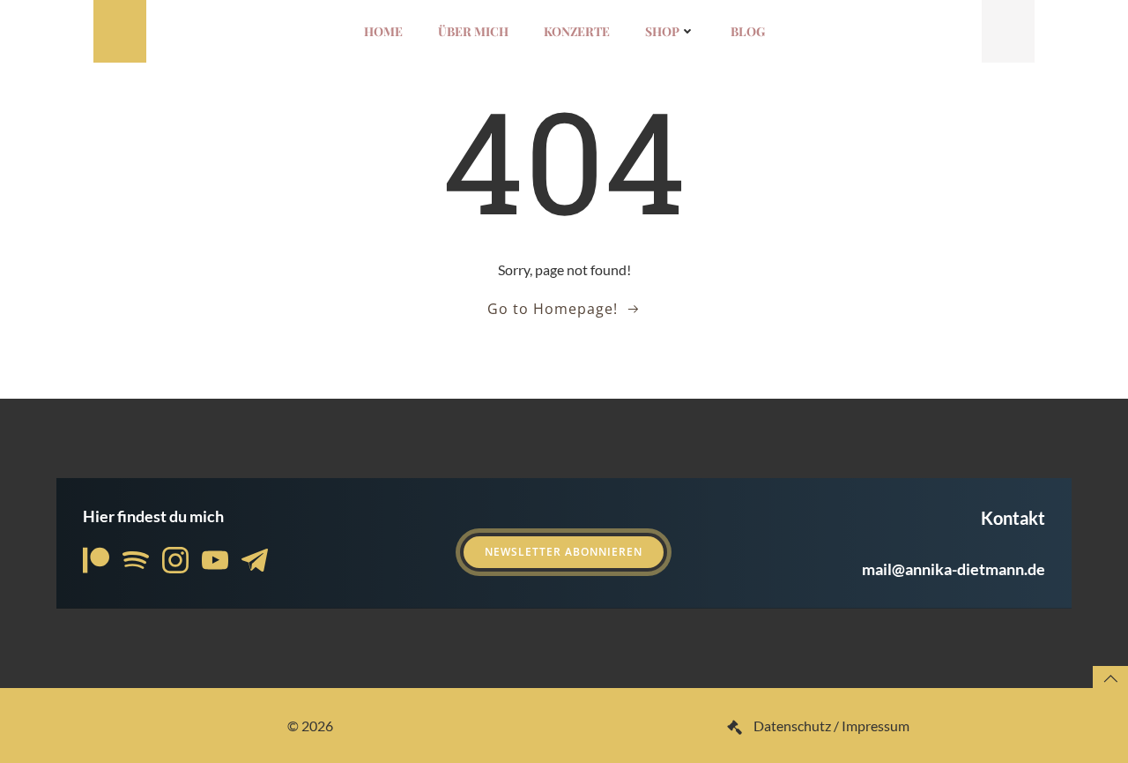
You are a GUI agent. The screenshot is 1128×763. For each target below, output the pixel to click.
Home (383, 31)
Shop (662, 31)
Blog (748, 31)
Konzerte (577, 31)
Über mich (473, 31)
